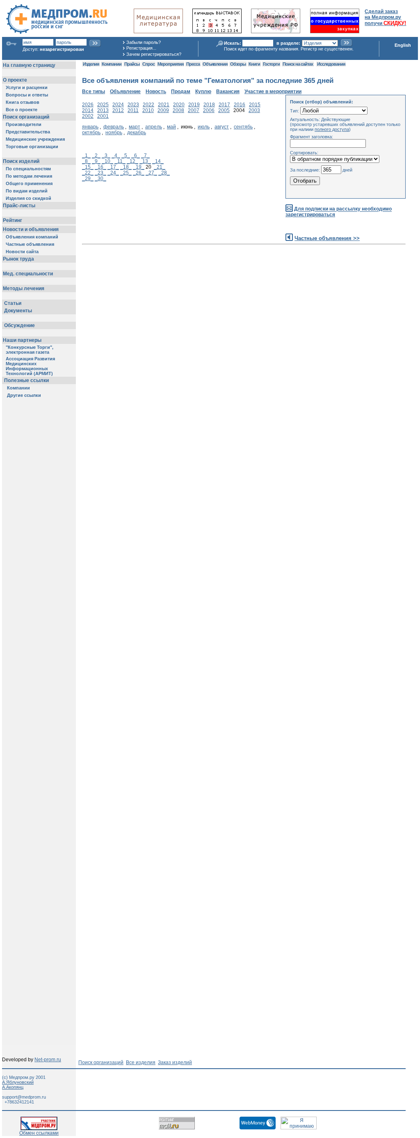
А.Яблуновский (18, 1082)
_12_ (132, 161)
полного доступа (332, 129)
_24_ (113, 173)
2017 (224, 105)
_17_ (113, 167)
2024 (118, 105)
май (171, 127)
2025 (103, 105)
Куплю (203, 91)
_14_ (158, 161)
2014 (88, 110)
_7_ (145, 155)
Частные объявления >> (327, 238)
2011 (133, 110)
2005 (224, 110)
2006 (209, 110)
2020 (179, 105)
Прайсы (131, 64)
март (134, 127)
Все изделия (140, 1062)
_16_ (100, 167)
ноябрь (113, 132)
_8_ (86, 161)
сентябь (243, 127)
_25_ (126, 173)
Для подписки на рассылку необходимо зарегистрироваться (338, 212)
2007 (193, 110)
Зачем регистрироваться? (153, 54)
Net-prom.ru (47, 1059)
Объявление (125, 91)
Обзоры (238, 64)
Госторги (271, 64)
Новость (156, 91)
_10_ (107, 161)
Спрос (148, 64)
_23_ (100, 173)
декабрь (136, 132)
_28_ (164, 173)
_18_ (126, 167)
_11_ (120, 161)
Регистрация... (141, 48)
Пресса (193, 64)
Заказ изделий (175, 1062)
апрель (153, 127)
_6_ (135, 155)
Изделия (91, 64)
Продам (180, 91)
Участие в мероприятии (272, 91)
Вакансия (228, 91)
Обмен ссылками (39, 1133)
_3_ (106, 155)
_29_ (88, 178)
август (222, 127)
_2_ (96, 155)
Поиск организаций (100, 1062)
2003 (254, 110)
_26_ (138, 173)
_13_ (145, 161)
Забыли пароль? (143, 42)
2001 (103, 116)
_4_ (116, 155)
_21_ (159, 167)
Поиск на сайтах (298, 64)
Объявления (215, 64)
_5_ (125, 155)
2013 (103, 110)
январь (90, 127)
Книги (254, 64)
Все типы (93, 91)
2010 (148, 110)
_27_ (151, 173)
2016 (239, 105)
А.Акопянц (12, 1087)
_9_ (96, 161)
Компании (111, 64)
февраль (113, 127)
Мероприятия (170, 64)
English (403, 45)
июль (204, 127)
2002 (88, 116)
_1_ (86, 155)
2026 (88, 105)
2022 (148, 105)
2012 (118, 110)
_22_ (88, 173)
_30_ (100, 178)
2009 (163, 110)
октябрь (91, 132)
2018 (209, 105)
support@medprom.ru (24, 1096)
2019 (194, 105)
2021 (163, 105)
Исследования (331, 64)
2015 (254, 105)
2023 (133, 105)
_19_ (138, 167)
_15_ (88, 167)
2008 (178, 110)
